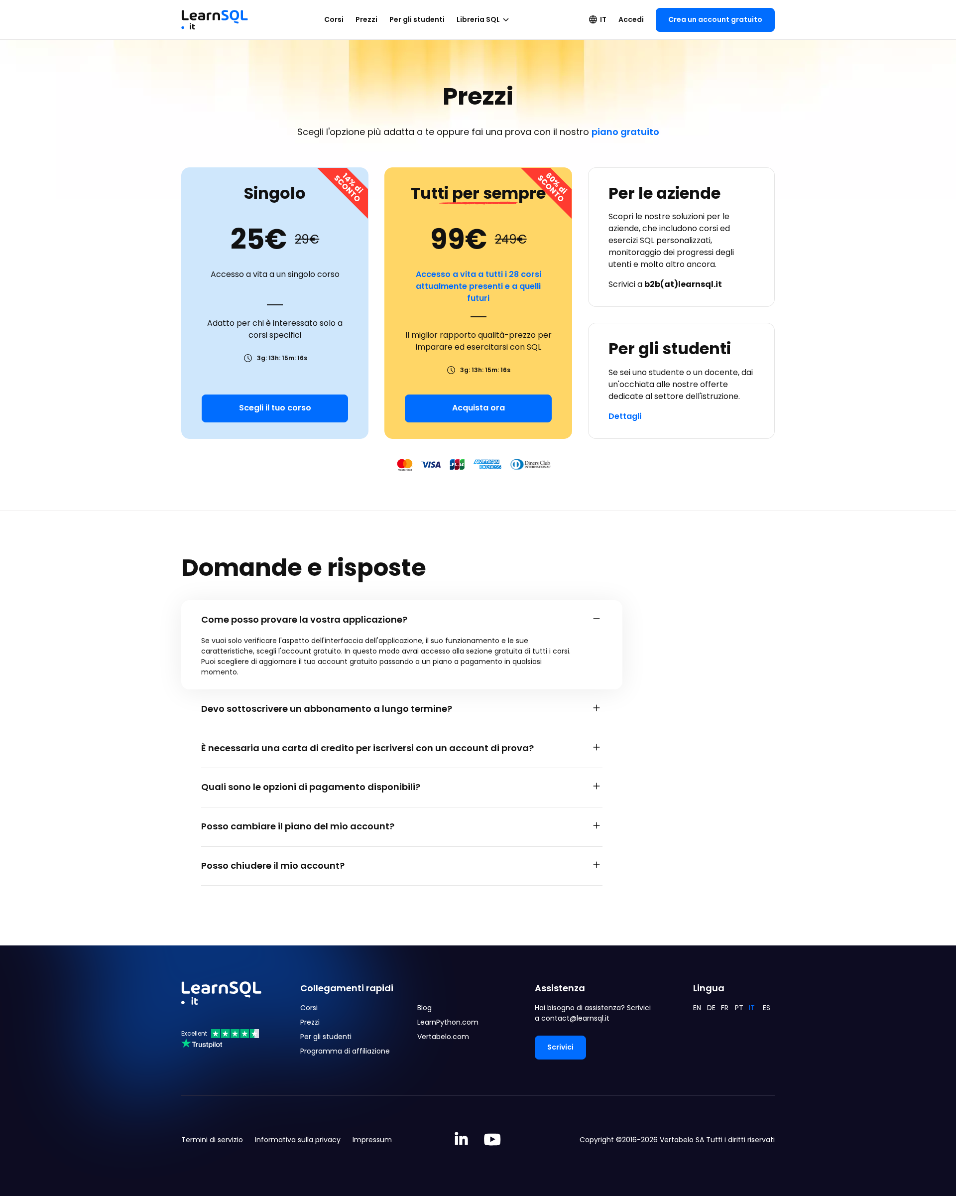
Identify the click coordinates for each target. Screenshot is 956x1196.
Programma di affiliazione (345, 1051)
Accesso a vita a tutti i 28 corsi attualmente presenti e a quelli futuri (478, 286)
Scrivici (560, 1047)
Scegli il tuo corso (275, 407)
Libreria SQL (478, 19)
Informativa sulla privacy (298, 1140)
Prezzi (366, 19)
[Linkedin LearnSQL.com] (461, 1140)
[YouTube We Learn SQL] (492, 1140)
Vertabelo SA (682, 1140)
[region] (401, 656)
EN (697, 1008)
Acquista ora (478, 407)
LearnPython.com (447, 1022)
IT (603, 19)
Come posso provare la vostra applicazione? (304, 619)
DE (711, 1008)
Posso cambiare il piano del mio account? (297, 826)
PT (739, 1008)
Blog (424, 1008)
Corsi (334, 19)
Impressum (372, 1140)
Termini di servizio (212, 1140)
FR (724, 1008)
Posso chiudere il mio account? (273, 865)
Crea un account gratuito (715, 19)
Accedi (631, 19)
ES (766, 1008)
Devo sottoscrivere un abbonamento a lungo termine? (326, 708)
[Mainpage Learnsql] (214, 15)
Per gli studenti (417, 19)
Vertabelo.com (443, 1037)
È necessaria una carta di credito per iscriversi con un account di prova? (367, 748)
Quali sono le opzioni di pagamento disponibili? (310, 787)
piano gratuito (625, 132)
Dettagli (624, 416)
